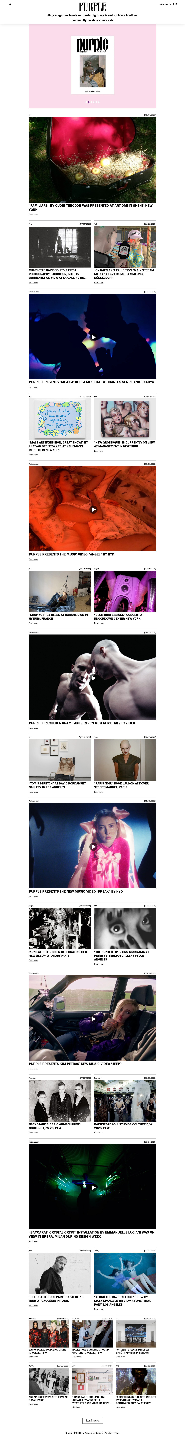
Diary (50, 15)
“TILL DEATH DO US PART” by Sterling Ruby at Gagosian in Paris (56, 1299)
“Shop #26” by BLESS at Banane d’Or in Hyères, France (58, 617)
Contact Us (90, 1433)
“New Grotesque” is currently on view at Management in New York (124, 444)
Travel (109, 15)
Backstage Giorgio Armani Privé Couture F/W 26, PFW (54, 1126)
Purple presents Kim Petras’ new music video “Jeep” (75, 1064)
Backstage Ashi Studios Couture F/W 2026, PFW (123, 1126)
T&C (104, 1433)
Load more (92, 1421)
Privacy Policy (113, 1433)
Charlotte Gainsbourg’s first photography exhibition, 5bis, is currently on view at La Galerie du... (57, 274)
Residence (93, 20)
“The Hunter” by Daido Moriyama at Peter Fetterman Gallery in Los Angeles (121, 955)
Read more (33, 214)
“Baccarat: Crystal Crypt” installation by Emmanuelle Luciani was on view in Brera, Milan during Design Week (91, 1234)
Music (86, 15)
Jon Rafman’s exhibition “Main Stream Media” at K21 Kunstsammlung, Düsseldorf (124, 274)
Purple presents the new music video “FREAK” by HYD (76, 891)
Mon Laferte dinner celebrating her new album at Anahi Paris (58, 954)
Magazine (61, 15)
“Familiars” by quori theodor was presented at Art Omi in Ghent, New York (91, 207)
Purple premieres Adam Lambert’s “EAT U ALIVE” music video (82, 723)
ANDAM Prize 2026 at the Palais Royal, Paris (48, 1398)
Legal (98, 1433)
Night (95, 15)
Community (79, 20)
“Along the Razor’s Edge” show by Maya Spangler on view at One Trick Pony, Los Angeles (122, 1300)
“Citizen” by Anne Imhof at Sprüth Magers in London (132, 1351)
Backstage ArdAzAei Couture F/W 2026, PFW (47, 1351)
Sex (102, 15)
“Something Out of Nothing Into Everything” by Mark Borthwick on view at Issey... (136, 1400)
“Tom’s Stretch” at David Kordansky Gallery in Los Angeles (57, 785)
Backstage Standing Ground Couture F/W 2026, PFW (90, 1351)
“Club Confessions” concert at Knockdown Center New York (119, 617)
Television (75, 15)
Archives (119, 15)
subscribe (164, 4)
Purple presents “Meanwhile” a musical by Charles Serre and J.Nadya (91, 382)
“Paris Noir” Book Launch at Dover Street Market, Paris (121, 785)
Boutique (132, 15)
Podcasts (107, 20)
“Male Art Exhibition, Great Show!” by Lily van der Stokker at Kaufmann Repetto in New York (58, 446)
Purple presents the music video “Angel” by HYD (71, 554)
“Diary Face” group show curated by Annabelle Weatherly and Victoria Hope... (91, 1400)
